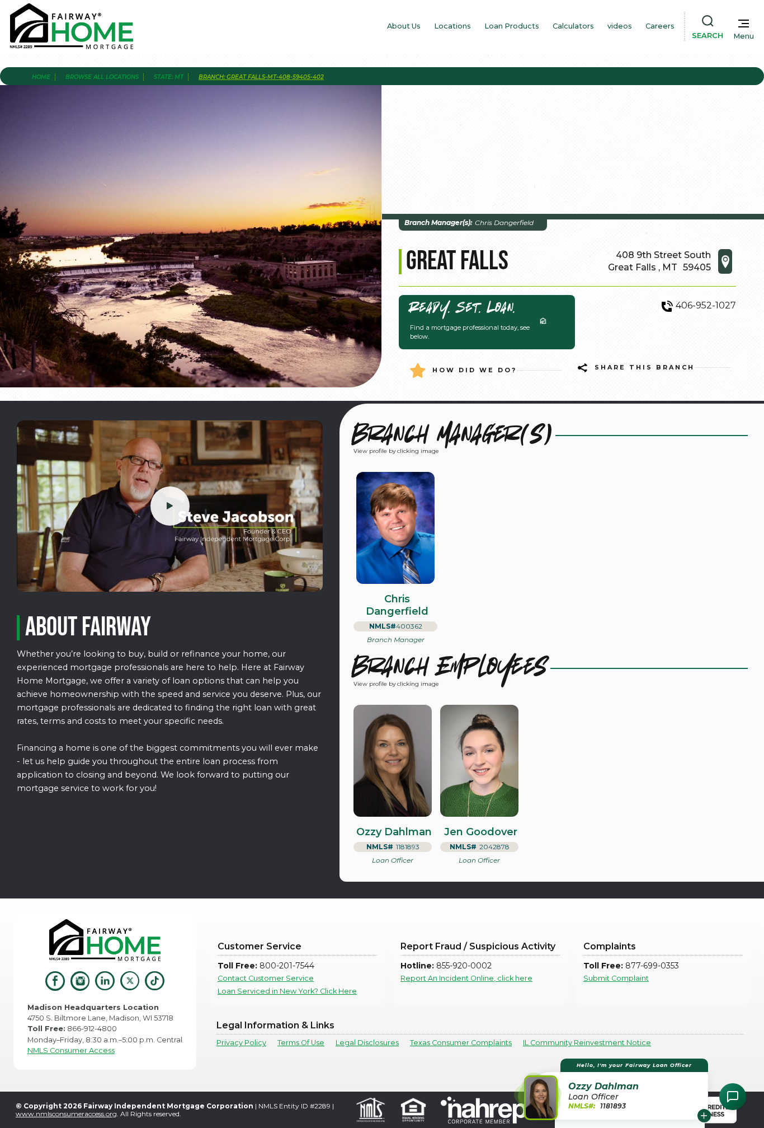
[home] (71, 26)
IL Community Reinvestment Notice (587, 1042)
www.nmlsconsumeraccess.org (66, 1114)
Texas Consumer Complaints (461, 1042)
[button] (618, 1089)
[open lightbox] (170, 506)
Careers (660, 26)
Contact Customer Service (266, 978)
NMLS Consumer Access (71, 1050)
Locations (452, 26)
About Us (404, 26)
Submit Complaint (616, 978)
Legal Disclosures (367, 1042)
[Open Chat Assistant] (732, 1096)
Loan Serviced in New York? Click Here (287, 991)
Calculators (573, 26)
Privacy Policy (241, 1042)
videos (619, 26)
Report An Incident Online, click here (466, 978)
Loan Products (511, 26)
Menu (743, 36)
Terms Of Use (300, 1042)
